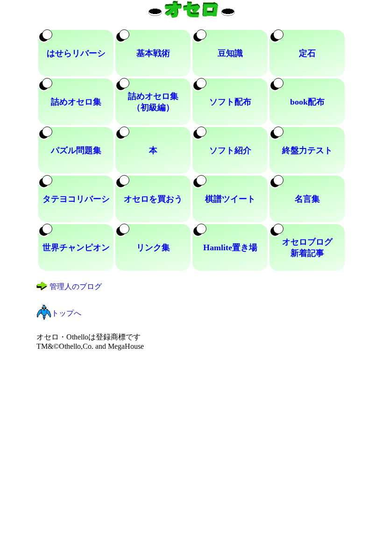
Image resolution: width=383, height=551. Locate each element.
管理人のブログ (76, 286)
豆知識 (230, 53)
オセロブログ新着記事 (307, 247)
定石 (307, 53)
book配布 (307, 101)
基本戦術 (153, 53)
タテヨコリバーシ (76, 199)
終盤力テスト (307, 150)
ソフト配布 (230, 101)
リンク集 (153, 247)
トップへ (66, 313)
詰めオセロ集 (76, 101)
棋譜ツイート (230, 199)
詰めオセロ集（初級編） (153, 102)
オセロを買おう (153, 199)
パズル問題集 (76, 150)
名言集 (307, 199)
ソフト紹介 (230, 150)
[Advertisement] (191, 416)
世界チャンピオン (76, 247)
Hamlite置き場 (230, 247)
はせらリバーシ (76, 53)
